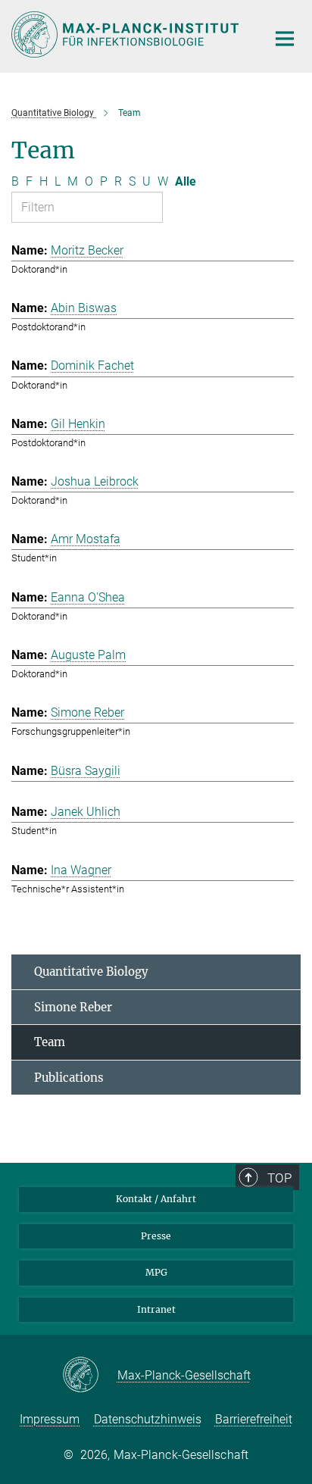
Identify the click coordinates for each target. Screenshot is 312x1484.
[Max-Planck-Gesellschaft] (89, 1375)
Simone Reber (73, 1007)
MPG (156, 1272)
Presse (156, 1236)
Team (49, 1042)
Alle (185, 181)
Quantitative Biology (91, 971)
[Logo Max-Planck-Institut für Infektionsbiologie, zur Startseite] (127, 34)
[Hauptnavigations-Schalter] (285, 38)
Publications (69, 1077)
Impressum (50, 1419)
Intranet (156, 1309)
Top (279, 1178)
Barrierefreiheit (253, 1419)
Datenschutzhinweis (147, 1419)
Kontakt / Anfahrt (156, 1198)
